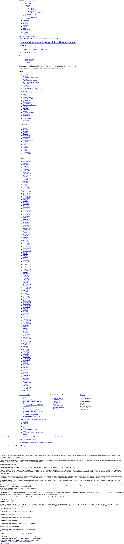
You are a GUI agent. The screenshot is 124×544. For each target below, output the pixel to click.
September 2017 (27, 323)
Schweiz (25, 111)
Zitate (33, 49)
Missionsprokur (27, 97)
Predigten (25, 108)
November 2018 (27, 302)
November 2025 (27, 175)
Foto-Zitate (26, 83)
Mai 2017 (25, 329)
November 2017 (27, 320)
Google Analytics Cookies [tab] (7, 489)
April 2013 (26, 372)
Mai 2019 (25, 293)
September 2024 (27, 196)
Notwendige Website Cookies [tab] (8, 464)
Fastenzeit (25, 132)
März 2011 (26, 384)
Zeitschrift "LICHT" (58, 401)
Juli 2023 (25, 217)
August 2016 (26, 343)
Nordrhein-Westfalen (28, 99)
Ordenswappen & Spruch (29, 105)
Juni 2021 (25, 255)
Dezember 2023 (27, 210)
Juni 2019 (25, 291)
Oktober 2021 (26, 249)
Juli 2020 (25, 272)
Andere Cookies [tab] (4, 531)
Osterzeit (25, 144)
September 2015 (27, 358)
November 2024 (27, 193)
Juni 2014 (25, 367)
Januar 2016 (26, 354)
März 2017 (26, 332)
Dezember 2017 (27, 319)
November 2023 (27, 211)
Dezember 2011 (27, 379)
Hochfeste (25, 134)
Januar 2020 (26, 281)
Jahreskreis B (26, 137)
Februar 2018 (26, 316)
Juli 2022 (25, 235)
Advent (25, 128)
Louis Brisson (56, 402)
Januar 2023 (26, 226)
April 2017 (26, 331)
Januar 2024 (26, 208)
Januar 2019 (26, 299)
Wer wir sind (26, 115)
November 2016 (27, 338)
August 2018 (26, 307)
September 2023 (27, 214)
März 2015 (26, 366)
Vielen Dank (26, 114)
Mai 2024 (25, 202)
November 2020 (27, 266)
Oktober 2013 (26, 370)
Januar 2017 (26, 335)
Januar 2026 (26, 172)
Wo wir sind (26, 117)
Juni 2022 (25, 237)
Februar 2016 (26, 352)
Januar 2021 (26, 263)
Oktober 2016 (26, 340)
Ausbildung (26, 120)
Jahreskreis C (26, 138)
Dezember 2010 (27, 385)
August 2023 (26, 216)
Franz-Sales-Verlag (58, 399)
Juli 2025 (25, 181)
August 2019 (26, 288)
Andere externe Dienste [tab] (6, 501)
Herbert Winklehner (43, 49)
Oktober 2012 (26, 376)
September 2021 (27, 251)
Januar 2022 (26, 245)
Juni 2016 (25, 346)
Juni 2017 (25, 328)
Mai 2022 (25, 238)
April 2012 (26, 378)
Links (24, 94)
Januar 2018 (26, 317)
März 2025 (26, 187)
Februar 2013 (26, 375)
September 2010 (27, 387)
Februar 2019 (26, 298)
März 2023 (26, 223)
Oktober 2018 (26, 304)
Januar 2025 (26, 190)
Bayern (25, 79)
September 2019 (27, 287)
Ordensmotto (26, 103)
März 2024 (26, 205)
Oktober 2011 (26, 381)
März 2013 (26, 373)
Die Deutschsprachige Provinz (31, 82)
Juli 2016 (25, 345)
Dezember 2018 (27, 301)
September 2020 (27, 269)
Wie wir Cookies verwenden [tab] (7, 453)
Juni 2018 (25, 310)
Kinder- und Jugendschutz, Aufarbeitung (33, 89)
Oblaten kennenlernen (29, 100)
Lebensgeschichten (28, 92)
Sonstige (25, 150)
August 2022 (26, 234)
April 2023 (26, 222)
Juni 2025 (25, 182)
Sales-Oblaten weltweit (59, 405)
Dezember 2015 (27, 355)
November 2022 (27, 229)
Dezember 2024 (27, 192)
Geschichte (26, 86)
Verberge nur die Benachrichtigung (42, 442)
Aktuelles (25, 74)
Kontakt (25, 91)
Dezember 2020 (27, 264)
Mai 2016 (25, 348)
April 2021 (26, 258)
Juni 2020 (25, 273)
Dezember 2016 (27, 337)
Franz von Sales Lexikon (59, 398)
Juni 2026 (25, 164)
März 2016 (26, 351)
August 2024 (26, 198)
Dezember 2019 (27, 282)
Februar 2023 (26, 225)
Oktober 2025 (26, 176)
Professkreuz (26, 109)
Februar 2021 (26, 261)
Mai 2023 (25, 220)
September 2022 (27, 232)
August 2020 (26, 270)
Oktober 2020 (26, 267)
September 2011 (27, 382)
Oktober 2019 (26, 285)
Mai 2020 (25, 275)
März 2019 (26, 296)
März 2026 (26, 169)
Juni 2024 (25, 201)
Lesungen (25, 141)
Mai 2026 (25, 166)
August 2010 (26, 388)
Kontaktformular (84, 409)
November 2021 (27, 248)
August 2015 (26, 360)
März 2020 (26, 278)
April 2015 (26, 364)
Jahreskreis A (26, 135)
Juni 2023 (25, 219)
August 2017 (26, 325)
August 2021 (26, 252)
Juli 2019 (25, 290)
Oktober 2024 (26, 195)
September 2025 (27, 178)
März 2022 (26, 242)
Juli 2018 (25, 308)
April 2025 (26, 185)
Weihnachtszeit (27, 152)
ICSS (54, 404)
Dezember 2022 (27, 228)
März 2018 (26, 314)
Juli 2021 (25, 254)
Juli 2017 (25, 326)
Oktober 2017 (26, 322)
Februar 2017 (26, 334)
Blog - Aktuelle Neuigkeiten (27, 36)
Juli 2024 (25, 199)
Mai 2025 (25, 184)
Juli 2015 (25, 361)
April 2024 (26, 204)
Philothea (55, 408)
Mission (25, 96)
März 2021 (26, 260)
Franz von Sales (27, 85)
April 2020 (26, 276)
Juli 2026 (25, 163)
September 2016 (27, 341)
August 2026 (26, 161)
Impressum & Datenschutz (30, 88)
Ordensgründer (27, 102)
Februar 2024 (26, 207)
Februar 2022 (26, 243)
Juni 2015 (25, 363)
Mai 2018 (25, 311)
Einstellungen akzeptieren (26, 442)
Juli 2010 (25, 390)
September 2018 (27, 305)
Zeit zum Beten (27, 118)
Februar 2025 (26, 188)
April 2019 (26, 295)
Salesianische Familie (58, 407)
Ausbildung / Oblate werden (30, 77)
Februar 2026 (26, 170)
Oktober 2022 (26, 231)
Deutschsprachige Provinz (30, 80)
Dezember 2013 (27, 369)
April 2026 (26, 167)
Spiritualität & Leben (28, 112)
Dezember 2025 (27, 173)
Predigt (25, 146)
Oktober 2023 (26, 213)
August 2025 (26, 179)
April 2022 (26, 240)
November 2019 (27, 284)
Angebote (25, 76)
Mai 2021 (25, 257)
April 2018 (26, 313)
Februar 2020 (26, 279)
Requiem (25, 147)
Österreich (25, 106)
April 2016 (26, 349)
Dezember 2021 (27, 246)
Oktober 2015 (26, 357)
